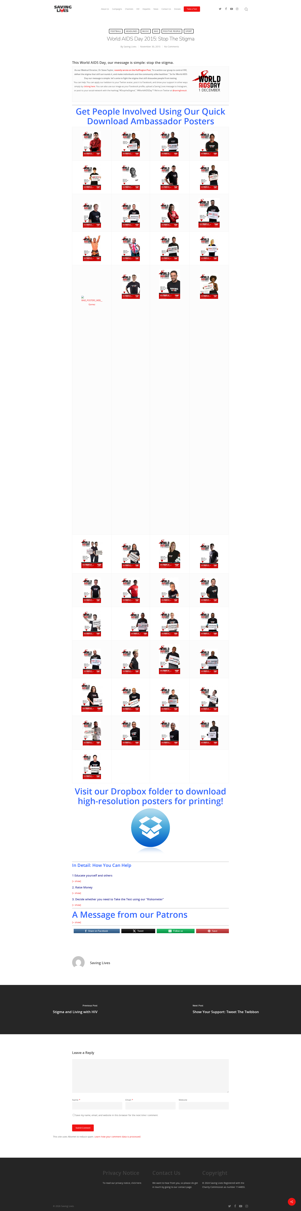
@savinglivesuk (179, 90)
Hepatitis (146, 9)
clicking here (89, 86)
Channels (129, 9)
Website (183, 1099)
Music (145, 31)
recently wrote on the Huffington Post (132, 70)
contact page (185, 1187)
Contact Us (166, 9)
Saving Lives (130, 46)
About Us (105, 9)
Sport (188, 31)
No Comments (171, 46)
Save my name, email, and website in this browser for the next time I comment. (116, 1115)
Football (116, 31)
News (155, 9)
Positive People (172, 31)
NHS (156, 31)
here (138, 1182)
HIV (137, 9)
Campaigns (117, 9)
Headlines (131, 31)
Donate (177, 9)
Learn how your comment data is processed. (118, 1136)
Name (76, 1099)
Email (129, 1099)
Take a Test (192, 9)
